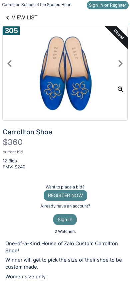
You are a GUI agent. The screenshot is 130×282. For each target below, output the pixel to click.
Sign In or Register (107, 5)
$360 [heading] (13, 142)
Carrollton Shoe (27, 132)
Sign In (65, 219)
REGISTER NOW (65, 195)
